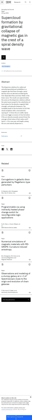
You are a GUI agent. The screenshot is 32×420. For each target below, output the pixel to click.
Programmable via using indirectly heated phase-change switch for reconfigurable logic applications (13, 212)
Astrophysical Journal (7, 9)
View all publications (9, 300)
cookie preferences (7, 409)
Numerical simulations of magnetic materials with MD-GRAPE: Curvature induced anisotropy (15, 245)
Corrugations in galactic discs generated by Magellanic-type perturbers (15, 182)
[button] (30, 397)
